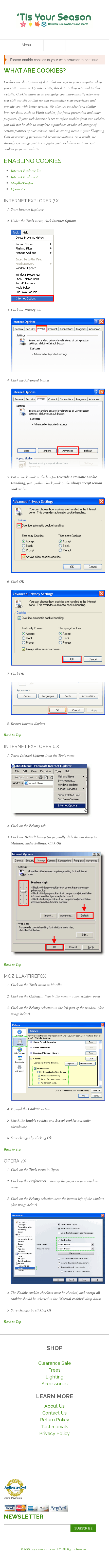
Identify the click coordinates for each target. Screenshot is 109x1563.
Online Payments (13, 1498)
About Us (54, 1406)
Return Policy (54, 1419)
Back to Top (12, 734)
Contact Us (54, 1413)
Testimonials (54, 1426)
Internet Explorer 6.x (26, 176)
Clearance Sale (54, 1363)
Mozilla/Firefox (22, 182)
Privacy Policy (54, 1433)
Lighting (54, 1376)
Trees (54, 1370)
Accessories (55, 1383)
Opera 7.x (18, 189)
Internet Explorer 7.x (26, 170)
